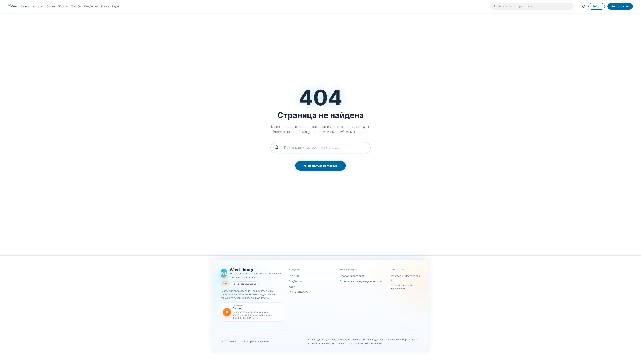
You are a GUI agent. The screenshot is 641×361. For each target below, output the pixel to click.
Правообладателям (352, 276)
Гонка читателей (299, 292)
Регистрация (620, 6)
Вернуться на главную (322, 165)
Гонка (105, 6)
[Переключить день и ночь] (583, 6)
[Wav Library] (19, 6)
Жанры (63, 6)
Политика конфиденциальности (361, 281)
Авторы (38, 6)
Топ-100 (293, 276)
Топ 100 (76, 6)
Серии (50, 6)
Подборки (91, 6)
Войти (597, 6)
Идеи (115, 6)
